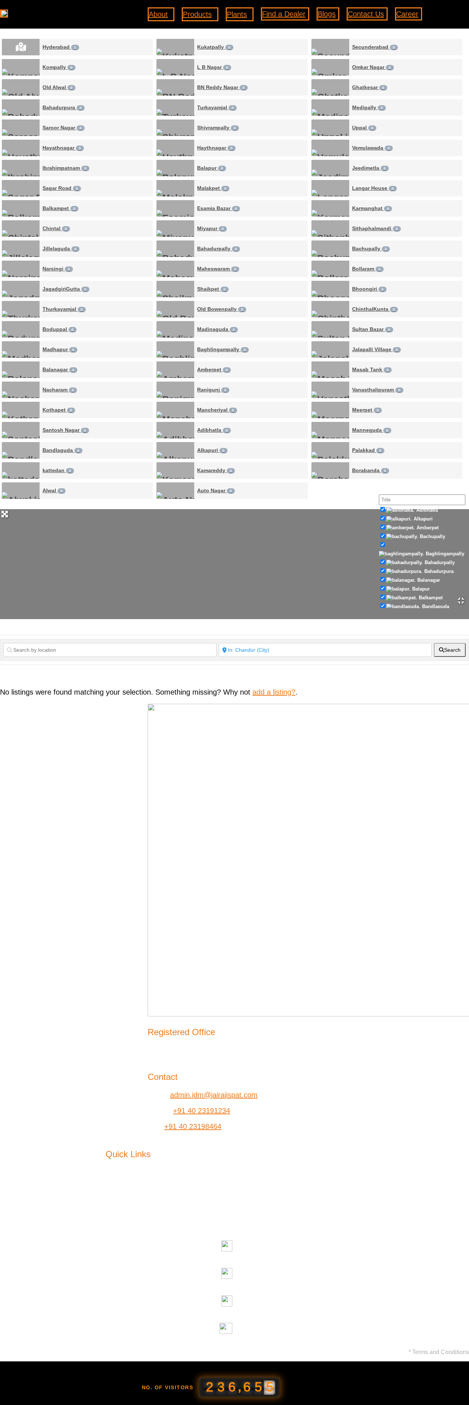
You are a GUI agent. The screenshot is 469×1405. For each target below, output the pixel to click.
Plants (173, 1193)
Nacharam (58, 390)
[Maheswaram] (175, 269)
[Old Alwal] (21, 87)
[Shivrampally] (175, 127)
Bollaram (366, 269)
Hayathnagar (62, 148)
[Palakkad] (330, 450)
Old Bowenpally (220, 309)
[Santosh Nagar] (21, 430)
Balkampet (59, 208)
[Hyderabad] (21, 47)
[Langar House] (330, 188)
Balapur (210, 168)
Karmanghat (370, 208)
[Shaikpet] (175, 289)
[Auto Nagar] (175, 490)
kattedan (57, 470)
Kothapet (57, 410)
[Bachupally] (330, 248)
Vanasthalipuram (376, 390)
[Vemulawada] (330, 148)
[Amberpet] (175, 369)
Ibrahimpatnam (64, 168)
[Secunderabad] (330, 47)
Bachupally (369, 248)
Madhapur (58, 349)
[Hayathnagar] (21, 148)
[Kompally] (21, 67)
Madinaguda (216, 329)
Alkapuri (211, 450)
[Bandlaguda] (21, 450)
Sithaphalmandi (375, 228)
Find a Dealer (292, 1180)
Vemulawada (371, 148)
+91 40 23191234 (201, 1111)
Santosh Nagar (64, 430)
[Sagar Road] (21, 188)
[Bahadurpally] (175, 248)
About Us (121, 1180)
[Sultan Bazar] (330, 329)
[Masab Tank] (330, 369)
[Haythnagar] (175, 148)
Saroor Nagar (62, 127)
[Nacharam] (21, 390)
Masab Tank (370, 369)
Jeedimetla (369, 168)
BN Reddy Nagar (221, 87)
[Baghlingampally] (175, 349)
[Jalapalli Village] (330, 349)
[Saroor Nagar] (21, 127)
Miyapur (210, 228)
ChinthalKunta (373, 309)
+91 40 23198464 (192, 1126)
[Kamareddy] (175, 470)
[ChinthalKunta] (330, 309)
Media (172, 1207)
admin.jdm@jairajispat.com (214, 1095)
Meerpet (365, 410)
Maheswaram (216, 269)
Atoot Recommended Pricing (209, 1221)
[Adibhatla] (175, 430)
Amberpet (212, 369)
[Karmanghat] (330, 208)
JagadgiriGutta (64, 289)
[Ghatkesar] (330, 87)
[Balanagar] (21, 369)
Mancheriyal (215, 410)
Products (120, 1193)
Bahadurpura (62, 107)
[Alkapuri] (175, 450)
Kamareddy (214, 470)
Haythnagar (215, 148)
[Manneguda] (330, 430)
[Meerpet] (330, 410)
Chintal (55, 228)
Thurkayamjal (63, 309)
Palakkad (366, 450)
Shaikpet (211, 289)
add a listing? (273, 692)
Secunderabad (373, 47)
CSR (170, 1180)
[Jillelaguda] (21, 248)
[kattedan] (21, 470)
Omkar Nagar (371, 67)
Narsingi (56, 269)
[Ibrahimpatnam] (21, 168)
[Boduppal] (21, 329)
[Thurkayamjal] (21, 309)
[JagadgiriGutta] (21, 289)
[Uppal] (330, 127)
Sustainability (127, 1207)
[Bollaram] (330, 269)
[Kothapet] (21, 410)
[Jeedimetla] (330, 168)
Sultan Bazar (371, 329)
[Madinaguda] (175, 329)
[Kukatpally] (175, 47)
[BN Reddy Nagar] (175, 87)
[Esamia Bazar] (175, 208)
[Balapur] (175, 168)
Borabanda (369, 470)
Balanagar (58, 369)
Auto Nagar (214, 490)
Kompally (58, 67)
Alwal (53, 490)
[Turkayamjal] (175, 107)
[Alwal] (21, 490)
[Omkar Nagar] (330, 67)
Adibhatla (212, 430)
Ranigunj (211, 390)
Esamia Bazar (217, 208)
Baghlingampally (221, 349)
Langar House (373, 188)
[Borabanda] (330, 470)
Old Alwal (58, 87)
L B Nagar (212, 67)
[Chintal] (21, 228)
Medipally (367, 107)
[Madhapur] (21, 349)
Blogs (114, 1221)
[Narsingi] (21, 269)
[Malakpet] (175, 188)
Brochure (285, 1207)
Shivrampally (216, 127)
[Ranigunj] (175, 390)
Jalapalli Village (375, 349)
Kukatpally (213, 47)
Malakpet (211, 188)
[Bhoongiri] (330, 289)
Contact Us (288, 1193)
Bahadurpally (217, 248)
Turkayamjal (215, 107)
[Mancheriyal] (175, 410)
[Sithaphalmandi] (330, 228)
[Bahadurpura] (21, 107)
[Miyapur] (175, 228)
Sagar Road (60, 188)
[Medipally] (330, 107)
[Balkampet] (21, 208)
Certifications (291, 1221)
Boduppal (58, 329)
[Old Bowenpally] (175, 309)
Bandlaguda (61, 450)
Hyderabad (59, 47)
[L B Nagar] (175, 67)
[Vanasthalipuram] (330, 390)
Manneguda (370, 430)
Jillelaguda (60, 248)
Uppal (362, 127)
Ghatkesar (368, 87)
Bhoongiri (368, 289)
